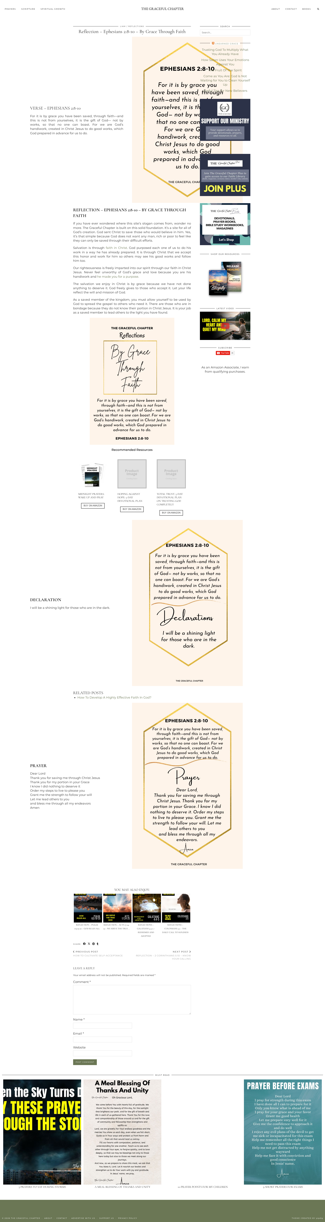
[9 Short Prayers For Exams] (283, 1132)
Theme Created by (307, 1218)
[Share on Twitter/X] (89, 943)
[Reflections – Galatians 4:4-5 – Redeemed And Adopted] (147, 908)
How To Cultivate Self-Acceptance (98, 953)
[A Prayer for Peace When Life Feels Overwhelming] (225, 326)
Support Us (106, 1218)
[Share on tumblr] (98, 943)
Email (78, 1033)
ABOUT (276, 9)
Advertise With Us (83, 1218)
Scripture (28, 9)
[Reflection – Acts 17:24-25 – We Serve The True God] (117, 908)
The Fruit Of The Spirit (225, 70)
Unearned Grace (226, 43)
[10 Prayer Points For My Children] (203, 1132)
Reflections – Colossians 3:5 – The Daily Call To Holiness (175, 929)
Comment (82, 982)
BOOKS (306, 9)
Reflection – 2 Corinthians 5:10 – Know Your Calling (163, 955)
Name (79, 1019)
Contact (291, 9)
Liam (123, 26)
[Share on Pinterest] (93, 943)
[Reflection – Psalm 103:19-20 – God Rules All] (88, 908)
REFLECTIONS (136, 26)
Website (79, 1047)
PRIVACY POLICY (127, 1218)
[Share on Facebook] (84, 943)
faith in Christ (116, 248)
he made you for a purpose (117, 276)
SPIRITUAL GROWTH (53, 9)
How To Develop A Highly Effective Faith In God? (114, 697)
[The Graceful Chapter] (162, 9)
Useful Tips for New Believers (225, 91)
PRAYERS (10, 9)
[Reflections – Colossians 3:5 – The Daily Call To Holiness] (176, 908)
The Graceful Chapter (25, 1218)
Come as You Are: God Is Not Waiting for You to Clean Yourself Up (225, 80)
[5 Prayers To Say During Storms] (42, 1132)
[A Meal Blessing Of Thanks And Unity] (122, 1132)
